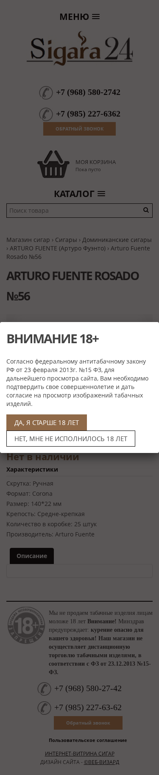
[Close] (149, 331)
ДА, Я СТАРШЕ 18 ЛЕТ (46, 422)
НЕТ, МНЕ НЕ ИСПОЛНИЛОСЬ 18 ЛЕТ (70, 438)
